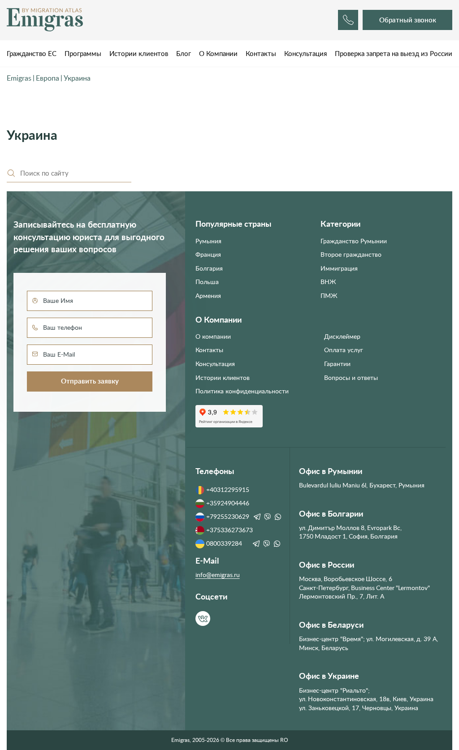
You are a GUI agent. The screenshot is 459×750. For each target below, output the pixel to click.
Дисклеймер (342, 336)
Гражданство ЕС (31, 53)
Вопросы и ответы (351, 377)
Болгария (209, 268)
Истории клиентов (138, 53)
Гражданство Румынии (353, 241)
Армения (208, 295)
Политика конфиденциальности (242, 391)
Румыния (208, 241)
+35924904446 (227, 503)
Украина (77, 78)
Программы (83, 53)
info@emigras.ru (217, 574)
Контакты (261, 53)
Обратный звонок (407, 20)
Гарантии (337, 363)
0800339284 (224, 543)
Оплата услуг (343, 349)
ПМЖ (329, 295)
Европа (47, 78)
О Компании (218, 53)
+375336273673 (229, 530)
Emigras (19, 78)
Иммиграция (339, 268)
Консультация (305, 53)
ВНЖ (328, 281)
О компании (213, 336)
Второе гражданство (350, 254)
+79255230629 (227, 516)
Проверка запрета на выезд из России (393, 53)
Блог (183, 53)
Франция (208, 254)
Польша (207, 281)
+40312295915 (227, 489)
